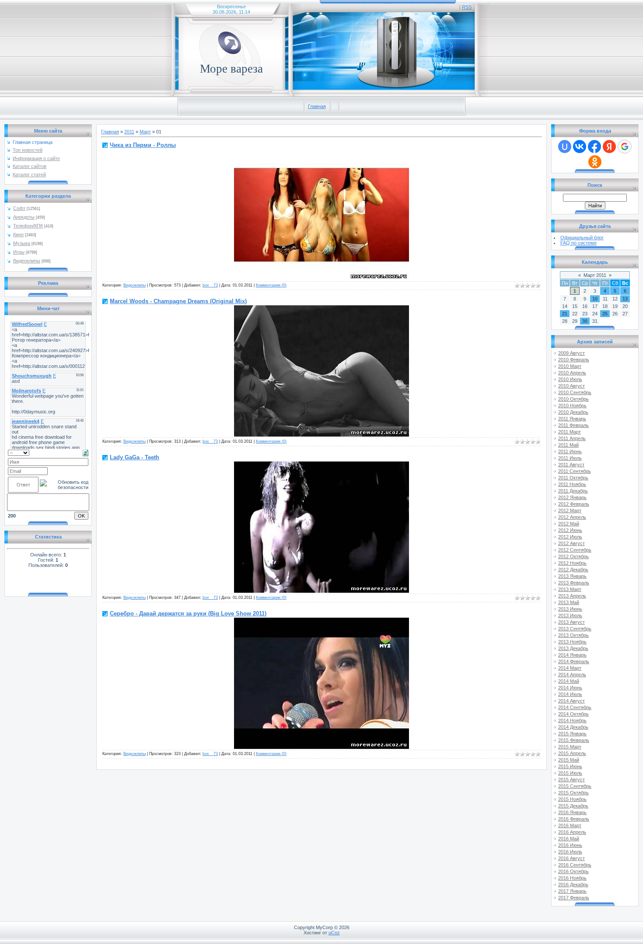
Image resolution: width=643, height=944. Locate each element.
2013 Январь (572, 576)
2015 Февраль (573, 740)
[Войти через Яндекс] (609, 146)
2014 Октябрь (573, 714)
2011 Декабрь (573, 490)
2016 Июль (570, 851)
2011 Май (568, 445)
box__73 (210, 285)
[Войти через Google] (625, 147)
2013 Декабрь (573, 648)
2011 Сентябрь (574, 471)
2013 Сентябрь (574, 628)
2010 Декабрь (573, 412)
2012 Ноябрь (572, 563)
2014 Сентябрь (574, 707)
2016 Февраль (573, 819)
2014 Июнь (570, 687)
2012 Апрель (572, 517)
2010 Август (571, 385)
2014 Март (569, 668)
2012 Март (569, 510)
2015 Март (569, 746)
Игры (18, 252)
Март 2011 (595, 275)
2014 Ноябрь (572, 720)
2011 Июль (570, 458)
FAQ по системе (578, 242)
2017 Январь (572, 891)
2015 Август (571, 779)
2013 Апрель (572, 595)
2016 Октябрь (573, 871)
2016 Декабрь (573, 884)
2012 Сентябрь (574, 549)
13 (625, 298)
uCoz (334, 932)
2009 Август (571, 353)
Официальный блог (582, 237)
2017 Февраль (573, 897)
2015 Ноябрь (572, 799)
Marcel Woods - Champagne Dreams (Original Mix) (178, 301)
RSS (467, 7)
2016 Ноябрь (572, 878)
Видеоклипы (26, 260)
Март (145, 131)
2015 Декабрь (573, 805)
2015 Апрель (572, 753)
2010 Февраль (573, 359)
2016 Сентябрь (574, 864)
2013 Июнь (570, 609)
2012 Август (571, 543)
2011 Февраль (573, 425)
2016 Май (568, 838)
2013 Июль (570, 615)
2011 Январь (572, 418)
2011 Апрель (572, 438)
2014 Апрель (572, 674)
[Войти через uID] (564, 146)
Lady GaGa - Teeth (134, 457)
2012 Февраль (573, 504)
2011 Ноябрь (572, 484)
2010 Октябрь (573, 399)
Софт (19, 208)
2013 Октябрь (573, 635)
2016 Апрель (572, 832)
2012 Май (568, 523)
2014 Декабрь (573, 727)
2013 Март (569, 589)
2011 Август (571, 464)
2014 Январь (572, 654)
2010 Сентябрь (574, 392)
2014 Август (571, 700)
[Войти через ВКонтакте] (579, 146)
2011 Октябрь (573, 477)
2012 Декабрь (573, 569)
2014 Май (568, 681)
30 (584, 321)
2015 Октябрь (573, 792)
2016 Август (571, 858)
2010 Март (569, 366)
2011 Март (569, 431)
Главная (317, 106)
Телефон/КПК (28, 225)
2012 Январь (572, 497)
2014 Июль (570, 694)
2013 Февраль (573, 582)
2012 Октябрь (573, 556)
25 (605, 313)
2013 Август (571, 622)
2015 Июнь (570, 766)
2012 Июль (570, 536)
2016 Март (569, 825)
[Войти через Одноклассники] (594, 161)
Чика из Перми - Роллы (143, 145)
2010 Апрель (572, 372)
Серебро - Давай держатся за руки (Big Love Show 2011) (188, 613)
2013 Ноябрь (572, 641)
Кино (18, 234)
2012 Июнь (570, 530)
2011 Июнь (570, 451)
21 (564, 313)
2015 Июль (570, 773)
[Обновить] (85, 452)
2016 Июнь (570, 845)
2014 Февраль (573, 661)
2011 (129, 131)
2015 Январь (572, 733)
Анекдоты (24, 217)
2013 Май (568, 602)
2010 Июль (570, 379)
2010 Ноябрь (572, 405)
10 (595, 298)
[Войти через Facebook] (594, 146)
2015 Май (568, 759)
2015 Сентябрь (574, 786)
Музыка (21, 243)
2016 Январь (572, 812)
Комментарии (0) (271, 285)
